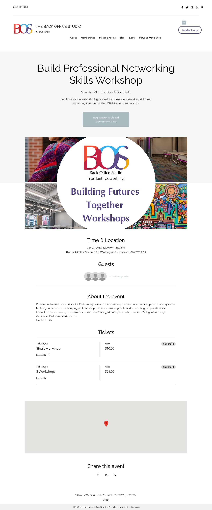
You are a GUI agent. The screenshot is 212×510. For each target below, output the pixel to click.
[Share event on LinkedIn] (114, 475)
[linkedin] (197, 7)
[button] (184, 22)
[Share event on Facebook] (98, 475)
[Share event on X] (106, 475)
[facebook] (182, 7)
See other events (106, 121)
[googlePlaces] (202, 7)
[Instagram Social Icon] (192, 7)
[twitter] (187, 7)
